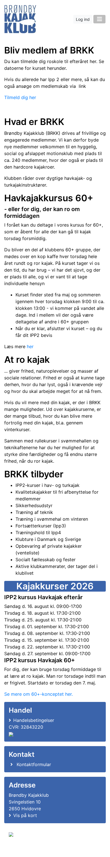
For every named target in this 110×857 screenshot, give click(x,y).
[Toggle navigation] (99, 19)
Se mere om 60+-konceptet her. (38, 694)
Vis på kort (25, 815)
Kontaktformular (34, 764)
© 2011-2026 (20, 849)
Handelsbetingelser (33, 720)
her (30, 346)
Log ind (83, 19)
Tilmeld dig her (20, 97)
